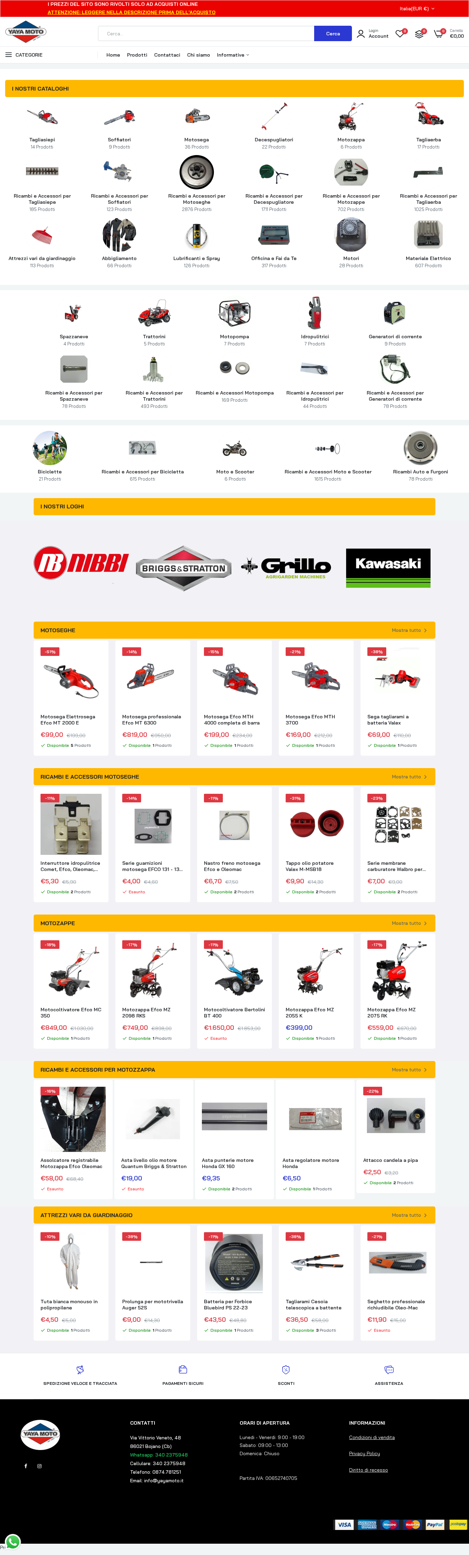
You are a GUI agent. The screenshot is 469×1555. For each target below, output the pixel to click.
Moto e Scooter (235, 475)
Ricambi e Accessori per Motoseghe (196, 202)
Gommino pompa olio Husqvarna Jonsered (392, 866)
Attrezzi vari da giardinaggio (42, 261)
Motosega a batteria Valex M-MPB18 (392, 720)
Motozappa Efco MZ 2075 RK (391, 1012)
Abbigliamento (119, 261)
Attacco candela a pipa (390, 1160)
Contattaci (167, 55)
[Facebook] (26, 1466)
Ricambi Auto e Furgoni (420, 475)
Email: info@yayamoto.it (157, 1480)
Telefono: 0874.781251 (155, 1472)
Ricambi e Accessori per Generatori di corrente (395, 399)
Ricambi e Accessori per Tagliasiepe (42, 202)
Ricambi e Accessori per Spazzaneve (73, 399)
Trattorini (154, 339)
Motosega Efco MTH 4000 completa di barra (150, 720)
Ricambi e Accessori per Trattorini (154, 399)
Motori (351, 261)
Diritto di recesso (368, 1470)
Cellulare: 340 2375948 (157, 1463)
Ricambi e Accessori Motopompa (235, 396)
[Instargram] (39, 1466)
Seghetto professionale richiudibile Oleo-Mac (396, 1304)
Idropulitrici (315, 339)
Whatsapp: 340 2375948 (159, 1455)
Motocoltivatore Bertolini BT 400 (234, 1012)
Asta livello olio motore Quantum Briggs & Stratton (153, 1163)
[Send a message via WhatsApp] (12, 1542)
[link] (42, 116)
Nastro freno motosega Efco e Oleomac (150, 866)
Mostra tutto (406, 630)
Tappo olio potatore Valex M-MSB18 (228, 866)
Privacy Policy (364, 1453)
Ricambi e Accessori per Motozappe (351, 202)
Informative (231, 55)
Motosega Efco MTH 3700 (228, 720)
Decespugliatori (274, 143)
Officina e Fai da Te (274, 261)
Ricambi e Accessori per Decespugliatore (273, 202)
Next (435, 568)
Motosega (196, 143)
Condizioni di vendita (372, 1437)
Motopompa (234, 339)
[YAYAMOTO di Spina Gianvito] (25, 45)
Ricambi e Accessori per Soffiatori (119, 202)
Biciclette (50, 475)
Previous (33, 568)
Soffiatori (119, 143)
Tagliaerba (428, 143)
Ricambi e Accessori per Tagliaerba (428, 202)
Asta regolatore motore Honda (311, 1163)
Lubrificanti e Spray (196, 261)
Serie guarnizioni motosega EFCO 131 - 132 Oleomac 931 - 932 (71, 866)
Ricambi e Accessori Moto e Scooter (328, 475)
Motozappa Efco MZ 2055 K (310, 1012)
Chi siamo (198, 55)
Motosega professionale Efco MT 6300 (70, 720)
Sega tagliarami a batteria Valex (306, 720)
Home (113, 55)
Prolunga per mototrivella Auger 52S (152, 1304)
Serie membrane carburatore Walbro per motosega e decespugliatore (313, 866)
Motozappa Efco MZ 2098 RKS (146, 1012)
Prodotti (137, 55)
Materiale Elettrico (428, 261)
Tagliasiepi (42, 143)
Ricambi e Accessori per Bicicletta (143, 475)
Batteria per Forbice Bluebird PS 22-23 (228, 1304)
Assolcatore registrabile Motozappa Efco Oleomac (71, 1163)
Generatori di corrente (395, 339)
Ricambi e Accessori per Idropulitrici (314, 399)
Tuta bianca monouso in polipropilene (69, 1304)
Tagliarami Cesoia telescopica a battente (314, 1304)
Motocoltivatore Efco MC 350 (71, 1012)
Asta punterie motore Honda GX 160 (228, 1163)
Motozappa (351, 143)
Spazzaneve (74, 339)
